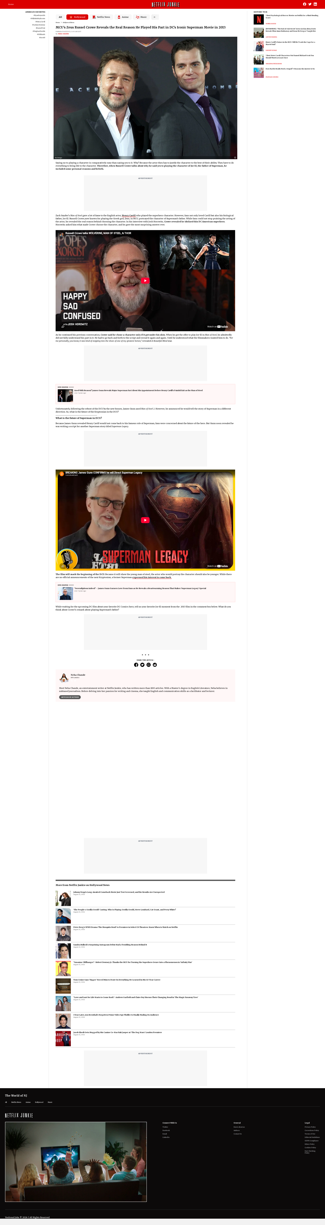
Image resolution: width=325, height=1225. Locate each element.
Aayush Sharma (271, 37)
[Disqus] (145, 803)
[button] (235, 158)
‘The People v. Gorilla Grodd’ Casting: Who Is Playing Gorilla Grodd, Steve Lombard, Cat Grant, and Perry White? (124, 910)
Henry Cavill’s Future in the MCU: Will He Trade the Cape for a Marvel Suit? (290, 43)
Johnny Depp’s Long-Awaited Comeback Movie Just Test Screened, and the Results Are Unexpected (119, 892)
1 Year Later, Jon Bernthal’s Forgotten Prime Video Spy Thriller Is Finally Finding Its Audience (116, 1015)
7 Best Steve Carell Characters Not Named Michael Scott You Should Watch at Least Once (290, 57)
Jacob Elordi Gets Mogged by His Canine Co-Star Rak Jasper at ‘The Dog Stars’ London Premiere (117, 1032)
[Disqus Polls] (145, 735)
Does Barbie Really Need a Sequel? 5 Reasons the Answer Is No (290, 69)
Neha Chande (63, 34)
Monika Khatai (271, 24)
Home (11, 4)
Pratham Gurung (272, 77)
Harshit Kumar (271, 50)
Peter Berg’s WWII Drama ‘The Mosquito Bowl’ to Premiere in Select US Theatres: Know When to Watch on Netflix (125, 927)
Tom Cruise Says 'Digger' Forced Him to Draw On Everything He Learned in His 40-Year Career (116, 980)
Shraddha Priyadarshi (274, 64)
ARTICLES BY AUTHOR (70, 697)
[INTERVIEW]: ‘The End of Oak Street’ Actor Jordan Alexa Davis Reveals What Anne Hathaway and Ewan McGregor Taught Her (291, 30)
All (60, 17)
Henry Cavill (129, 215)
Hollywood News (68, 22)
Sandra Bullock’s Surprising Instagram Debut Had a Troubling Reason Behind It (110, 945)
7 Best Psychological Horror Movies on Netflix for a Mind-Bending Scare (292, 16)
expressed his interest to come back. (152, 577)
